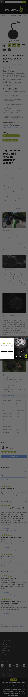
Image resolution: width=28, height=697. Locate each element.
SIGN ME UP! (7, 351)
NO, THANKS (7, 353)
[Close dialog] (27, 338)
